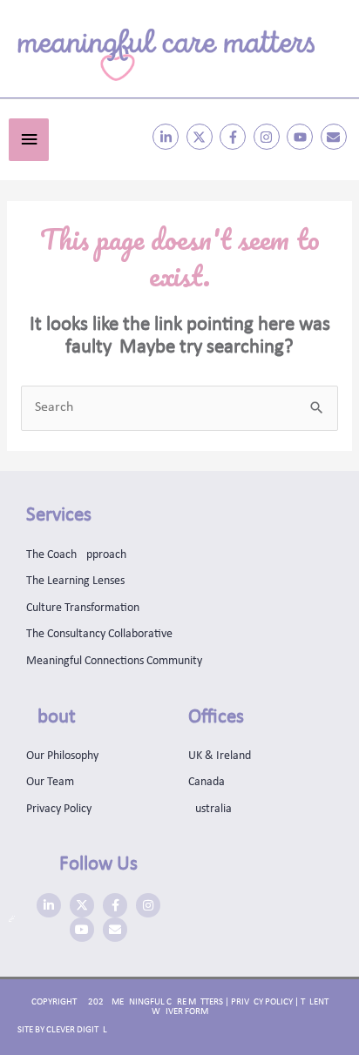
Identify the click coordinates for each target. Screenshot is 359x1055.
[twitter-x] (201, 137)
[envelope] (336, 137)
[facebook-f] (235, 137)
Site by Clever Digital (62, 1030)
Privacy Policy (262, 1002)
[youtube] (302, 137)
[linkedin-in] (167, 137)
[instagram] (269, 137)
